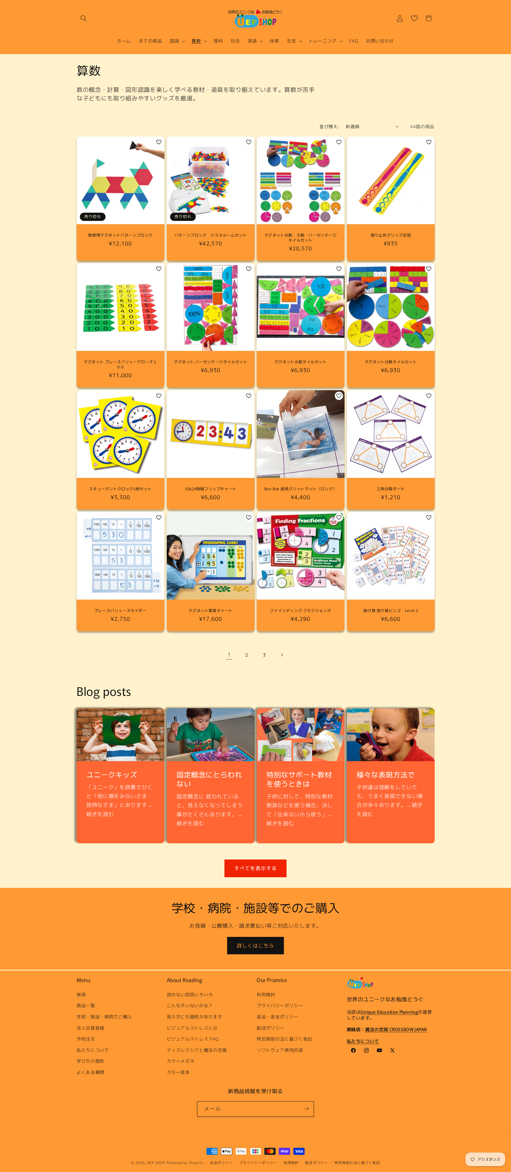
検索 (81, 994)
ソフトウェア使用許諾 (280, 1049)
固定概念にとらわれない (209, 779)
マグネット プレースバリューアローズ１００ (120, 365)
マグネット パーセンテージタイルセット (210, 362)
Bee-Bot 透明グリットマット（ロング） (300, 488)
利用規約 (266, 994)
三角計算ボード (390, 488)
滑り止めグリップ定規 (391, 235)
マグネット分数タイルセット (390, 362)
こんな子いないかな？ (190, 1005)
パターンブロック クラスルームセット (210, 235)
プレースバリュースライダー (120, 610)
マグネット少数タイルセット (300, 362)
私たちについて (93, 1049)
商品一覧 (86, 1005)
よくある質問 (90, 1072)
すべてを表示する (255, 868)
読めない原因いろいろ (190, 994)
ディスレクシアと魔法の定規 (197, 1049)
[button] (84, 18)
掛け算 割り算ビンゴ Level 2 (390, 610)
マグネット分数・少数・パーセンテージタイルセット (300, 238)
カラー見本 (178, 1072)
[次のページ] (282, 655)
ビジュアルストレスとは (192, 1027)
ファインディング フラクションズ (300, 610)
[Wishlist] (414, 18)
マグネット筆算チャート (210, 610)
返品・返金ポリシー (277, 1016)
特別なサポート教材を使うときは (299, 779)
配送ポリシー (270, 1027)
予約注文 (86, 1039)
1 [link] (229, 654)
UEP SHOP (156, 1162)
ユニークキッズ (111, 774)
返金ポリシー (221, 1162)
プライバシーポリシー (280, 1005)
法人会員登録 (90, 1027)
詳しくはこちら (255, 945)
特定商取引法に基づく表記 (284, 1039)
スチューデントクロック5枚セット (120, 488)
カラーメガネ (181, 1061)
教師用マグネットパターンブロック (120, 235)
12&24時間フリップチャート (210, 488)
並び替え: (329, 126)
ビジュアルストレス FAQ (193, 1039)
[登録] (306, 1109)
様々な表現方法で (386, 774)
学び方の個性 (90, 1061)
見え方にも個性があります (194, 1016)
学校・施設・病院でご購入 (104, 1016)
